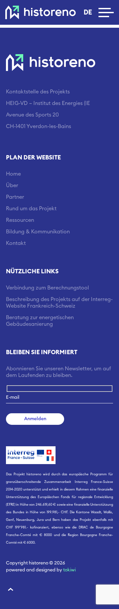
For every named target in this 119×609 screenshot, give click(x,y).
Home (13, 174)
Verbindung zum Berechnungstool (47, 287)
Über (12, 185)
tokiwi (69, 570)
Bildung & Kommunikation (38, 231)
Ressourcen (20, 220)
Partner (15, 197)
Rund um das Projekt (31, 208)
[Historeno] (40, 12)
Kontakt (16, 243)
